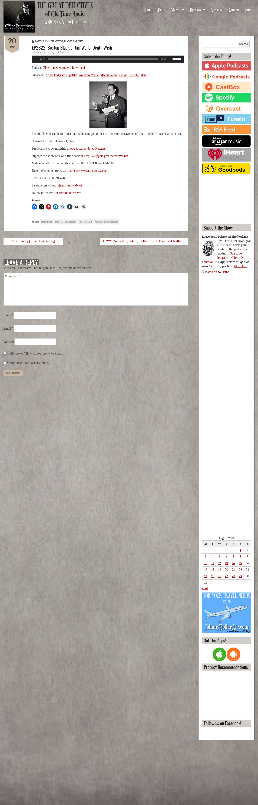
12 (219, 563)
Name (8, 315)
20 (226, 570)
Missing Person (69, 222)
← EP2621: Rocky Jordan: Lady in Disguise (33, 241)
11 (212, 563)
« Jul (205, 588)
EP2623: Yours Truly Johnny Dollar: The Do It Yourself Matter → (144, 241)
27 (226, 576)
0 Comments (63, 52)
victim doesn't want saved (106, 222)
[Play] (36, 59)
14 (233, 563)
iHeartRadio (109, 75)
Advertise (217, 9)
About (161, 9)
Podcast (68, 41)
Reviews (195, 9)
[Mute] (169, 59)
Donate (234, 9)
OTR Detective (57, 41)
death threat (46, 222)
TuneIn (134, 75)
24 (205, 576)
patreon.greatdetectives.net (87, 148)
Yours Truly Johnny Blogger (45, 52)
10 (205, 563)
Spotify (72, 75)
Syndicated (78, 41)
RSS (143, 75)
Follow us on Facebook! (222, 723)
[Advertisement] (226, 199)
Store (248, 9)
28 (233, 576)
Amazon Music (89, 75)
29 (240, 576)
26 (219, 576)
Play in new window (56, 68)
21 (233, 570)
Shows (175, 9)
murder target (86, 222)
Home (147, 9)
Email (123, 75)
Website (9, 342)
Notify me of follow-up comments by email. (34, 353)
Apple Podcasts (55, 75)
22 (240, 570)
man (57, 222)
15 (240, 563)
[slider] (177, 59)
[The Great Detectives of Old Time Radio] (19, 17)
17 (205, 570)
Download (78, 68)
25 (212, 576)
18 (212, 570)
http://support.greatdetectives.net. (106, 156)
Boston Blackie (42, 41)
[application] (108, 59)
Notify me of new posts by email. (27, 363)
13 (226, 563)
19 (219, 570)
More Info (240, 266)
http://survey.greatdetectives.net (86, 171)
